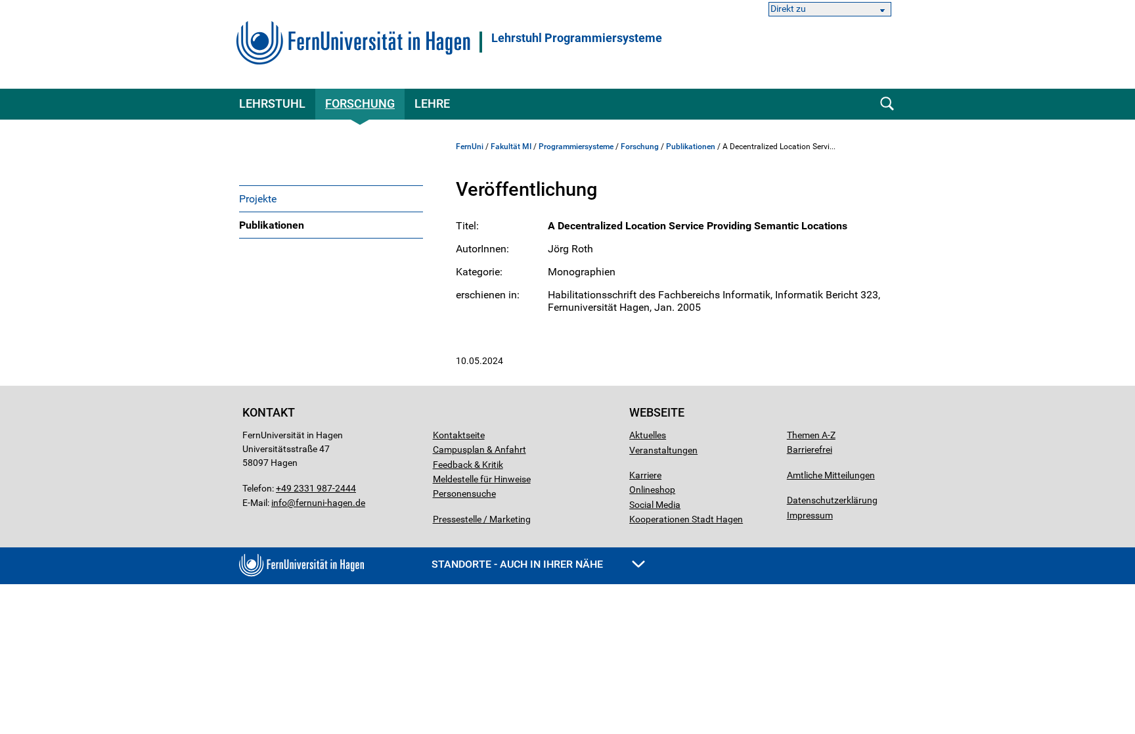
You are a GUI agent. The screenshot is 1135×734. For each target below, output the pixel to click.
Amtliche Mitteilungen (831, 475)
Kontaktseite (459, 435)
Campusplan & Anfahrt (479, 449)
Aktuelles (647, 435)
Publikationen (271, 225)
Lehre (432, 103)
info (279, 502)
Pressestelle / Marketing (482, 519)
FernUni (469, 146)
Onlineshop (652, 489)
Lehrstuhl (272, 103)
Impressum (810, 515)
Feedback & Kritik (468, 464)
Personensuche (464, 493)
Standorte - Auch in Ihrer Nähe (519, 564)
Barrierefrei (809, 449)
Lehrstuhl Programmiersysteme (576, 38)
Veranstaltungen (663, 450)
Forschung (360, 103)
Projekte (258, 199)
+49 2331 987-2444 (316, 488)
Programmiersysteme (576, 146)
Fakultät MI (511, 146)
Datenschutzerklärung (832, 500)
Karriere (645, 475)
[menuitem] (331, 198)
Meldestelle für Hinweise (482, 479)
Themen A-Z (811, 435)
